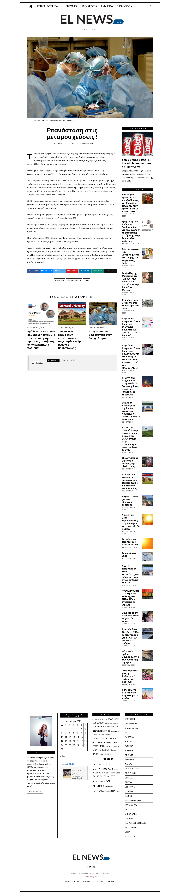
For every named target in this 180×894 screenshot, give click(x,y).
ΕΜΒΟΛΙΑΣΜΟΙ (106, 735)
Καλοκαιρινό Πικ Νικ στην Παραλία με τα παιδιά (130, 694)
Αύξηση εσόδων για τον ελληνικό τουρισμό (130, 500)
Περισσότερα (35, 792)
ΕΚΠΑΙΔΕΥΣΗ (115, 731)
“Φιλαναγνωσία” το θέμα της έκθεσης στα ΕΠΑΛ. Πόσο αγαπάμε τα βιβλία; (130, 597)
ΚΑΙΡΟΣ (96, 753)
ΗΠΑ (103, 750)
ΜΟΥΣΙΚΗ (129, 809)
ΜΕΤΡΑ (96, 768)
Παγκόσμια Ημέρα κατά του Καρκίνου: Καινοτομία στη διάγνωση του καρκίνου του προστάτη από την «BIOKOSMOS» (131, 356)
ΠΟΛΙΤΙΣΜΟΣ (98, 781)
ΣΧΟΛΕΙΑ (109, 786)
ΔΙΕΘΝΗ (97, 730)
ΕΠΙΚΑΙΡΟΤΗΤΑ (47, 6)
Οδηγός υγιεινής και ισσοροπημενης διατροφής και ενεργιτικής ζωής (131, 256)
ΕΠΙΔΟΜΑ (100, 743)
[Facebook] (86, 867)
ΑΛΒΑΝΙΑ (115, 723)
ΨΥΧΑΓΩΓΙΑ (89, 6)
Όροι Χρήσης (97, 882)
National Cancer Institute (51, 120)
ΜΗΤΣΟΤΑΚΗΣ (107, 769)
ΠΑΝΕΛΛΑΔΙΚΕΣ (115, 773)
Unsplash (70, 120)
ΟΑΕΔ (116, 769)
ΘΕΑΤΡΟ (108, 750)
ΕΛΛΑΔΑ (96, 734)
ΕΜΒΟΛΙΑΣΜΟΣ (99, 738)
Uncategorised (131, 728)
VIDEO (128, 732)
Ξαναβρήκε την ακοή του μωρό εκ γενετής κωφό (130, 617)
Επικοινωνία (110, 882)
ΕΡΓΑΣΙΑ (115, 746)
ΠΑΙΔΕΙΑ (106, 773)
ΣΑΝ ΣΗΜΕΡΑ (131, 827)
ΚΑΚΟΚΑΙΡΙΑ (106, 754)
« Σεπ (62, 756)
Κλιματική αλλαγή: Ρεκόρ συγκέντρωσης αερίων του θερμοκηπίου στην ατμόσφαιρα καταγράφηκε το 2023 (130, 438)
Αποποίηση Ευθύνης (81, 882)
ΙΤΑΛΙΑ (114, 750)
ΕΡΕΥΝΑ (96, 749)
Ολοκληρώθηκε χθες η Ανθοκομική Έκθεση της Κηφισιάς (130, 676)
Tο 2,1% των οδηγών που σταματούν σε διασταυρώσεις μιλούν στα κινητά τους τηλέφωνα (130, 386)
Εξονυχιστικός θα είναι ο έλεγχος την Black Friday (130, 462)
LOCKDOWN (98, 722)
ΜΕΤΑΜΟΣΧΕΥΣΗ (74, 280)
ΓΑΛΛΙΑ (94, 727)
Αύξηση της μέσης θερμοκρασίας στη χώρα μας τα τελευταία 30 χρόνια (130, 521)
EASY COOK (124, 6)
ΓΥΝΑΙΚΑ (107, 6)
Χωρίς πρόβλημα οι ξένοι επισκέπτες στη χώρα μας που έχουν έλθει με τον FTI (130, 574)
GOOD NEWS (113, 719)
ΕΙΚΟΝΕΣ (71, 6)
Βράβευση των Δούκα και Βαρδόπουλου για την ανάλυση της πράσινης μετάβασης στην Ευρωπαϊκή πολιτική (41, 340)
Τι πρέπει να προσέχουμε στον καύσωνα (130, 541)
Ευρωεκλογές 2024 (129, 554)
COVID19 (104, 719)
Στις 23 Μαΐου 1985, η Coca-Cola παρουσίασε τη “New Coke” (136, 163)
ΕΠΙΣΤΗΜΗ (88, 143)
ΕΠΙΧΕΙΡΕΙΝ (108, 746)
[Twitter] (90, 867)
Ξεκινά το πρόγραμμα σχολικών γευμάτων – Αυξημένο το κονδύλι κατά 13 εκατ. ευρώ (131, 411)
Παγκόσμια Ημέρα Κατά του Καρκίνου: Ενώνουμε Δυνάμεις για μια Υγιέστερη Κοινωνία (131, 327)
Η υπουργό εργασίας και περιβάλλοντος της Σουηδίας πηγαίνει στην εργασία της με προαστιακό (130, 203)
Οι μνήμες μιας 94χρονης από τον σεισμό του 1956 (130, 304)
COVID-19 (96, 719)
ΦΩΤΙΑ (117, 791)
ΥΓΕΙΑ (86, 280)
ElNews (68, 882)
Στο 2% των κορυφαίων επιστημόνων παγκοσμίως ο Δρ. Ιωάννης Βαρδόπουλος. (69, 340)
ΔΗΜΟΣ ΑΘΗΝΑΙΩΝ (112, 727)
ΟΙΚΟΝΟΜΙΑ (97, 773)
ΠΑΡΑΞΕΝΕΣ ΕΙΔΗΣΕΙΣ (103, 776)
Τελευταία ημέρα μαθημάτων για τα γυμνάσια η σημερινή (130, 657)
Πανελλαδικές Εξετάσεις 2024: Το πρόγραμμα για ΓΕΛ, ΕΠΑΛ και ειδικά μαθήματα (130, 636)
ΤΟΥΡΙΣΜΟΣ (98, 790)
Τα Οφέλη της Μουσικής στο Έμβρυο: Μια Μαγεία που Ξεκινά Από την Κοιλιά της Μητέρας (130, 281)
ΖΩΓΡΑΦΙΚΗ (130, 786)
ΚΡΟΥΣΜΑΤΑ (99, 764)
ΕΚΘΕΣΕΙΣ (129, 759)
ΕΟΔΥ (94, 742)
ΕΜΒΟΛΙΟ (111, 738)
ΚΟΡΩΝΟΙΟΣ (103, 759)
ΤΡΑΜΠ (107, 791)
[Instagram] (94, 867)
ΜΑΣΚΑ (111, 765)
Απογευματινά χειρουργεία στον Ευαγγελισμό (100, 335)
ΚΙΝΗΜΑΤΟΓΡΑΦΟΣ (134, 800)
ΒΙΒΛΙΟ (128, 741)
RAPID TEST (108, 723)
